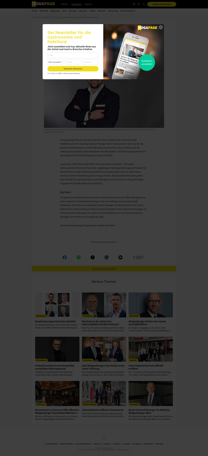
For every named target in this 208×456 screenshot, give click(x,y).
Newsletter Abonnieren (73, 69)
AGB (59, 73)
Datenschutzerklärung (72, 73)
